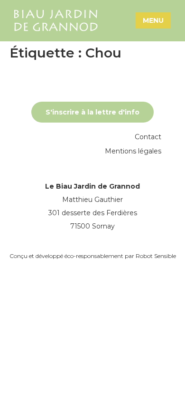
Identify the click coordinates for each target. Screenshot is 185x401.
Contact (148, 137)
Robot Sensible (156, 255)
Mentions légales (133, 151)
